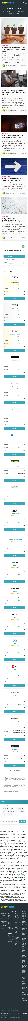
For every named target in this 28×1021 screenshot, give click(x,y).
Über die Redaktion (5, 1008)
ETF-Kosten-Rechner (24, 933)
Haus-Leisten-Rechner (24, 971)
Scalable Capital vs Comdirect (17, 939)
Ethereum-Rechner (24, 947)
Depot (4, 88)
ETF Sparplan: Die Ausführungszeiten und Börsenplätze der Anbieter (11, 220)
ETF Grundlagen (10, 936)
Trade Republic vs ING (17, 922)
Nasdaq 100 (20, 808)
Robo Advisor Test (10, 924)
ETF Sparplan (6, 133)
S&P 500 (13, 808)
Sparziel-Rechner (24, 991)
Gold (4, 814)
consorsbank (6, 176)
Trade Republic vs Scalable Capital (17, 916)
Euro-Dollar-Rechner (24, 952)
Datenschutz (4, 1010)
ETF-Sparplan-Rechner (24, 938)
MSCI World (5, 808)
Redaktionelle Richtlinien (13, 1010)
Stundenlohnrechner (24, 994)
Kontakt (12, 1008)
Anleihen (10, 814)
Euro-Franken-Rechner (24, 957)
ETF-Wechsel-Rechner (24, 943)
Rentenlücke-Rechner (24, 988)
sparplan (5, 45)
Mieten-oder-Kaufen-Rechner (24, 979)
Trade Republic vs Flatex (17, 927)
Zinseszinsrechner (24, 1000)
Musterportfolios (10, 939)
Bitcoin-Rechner (24, 921)
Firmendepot (10, 931)
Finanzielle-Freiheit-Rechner (24, 966)
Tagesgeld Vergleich (10, 928)
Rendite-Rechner (24, 984)
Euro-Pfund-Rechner (24, 961)
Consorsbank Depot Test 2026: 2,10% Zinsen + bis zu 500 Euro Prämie (13, 49)
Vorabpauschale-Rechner (24, 997)
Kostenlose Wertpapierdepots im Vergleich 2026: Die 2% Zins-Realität (13, 92)
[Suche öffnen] (23, 3)
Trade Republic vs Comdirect (17, 933)
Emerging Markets (11, 811)
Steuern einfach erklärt (10, 943)
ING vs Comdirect (17, 944)
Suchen (23, 821)
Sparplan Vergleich (10, 919)
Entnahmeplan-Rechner (24, 929)
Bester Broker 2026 (9, 915)
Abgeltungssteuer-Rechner (24, 915)
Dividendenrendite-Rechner (24, 925)
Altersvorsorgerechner (24, 918)
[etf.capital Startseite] (7, 3)
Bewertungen (20, 874)
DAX (4, 811)
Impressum (17, 1008)
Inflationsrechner (24, 975)
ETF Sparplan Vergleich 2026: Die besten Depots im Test (13, 136)
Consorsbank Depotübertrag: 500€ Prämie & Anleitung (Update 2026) (13, 180)
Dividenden (21, 811)
